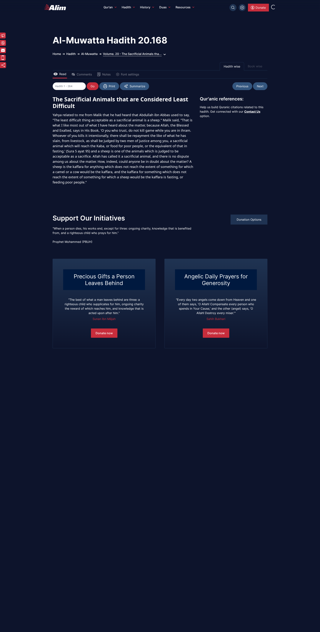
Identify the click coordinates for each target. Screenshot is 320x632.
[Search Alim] (232, 7)
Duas (163, 7)
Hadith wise (232, 66)
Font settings (130, 74)
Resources (183, 7)
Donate (261, 7)
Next (260, 86)
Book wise (255, 66)
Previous (242, 86)
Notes (106, 74)
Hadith (126, 7)
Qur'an (108, 7)
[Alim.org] (56, 7)
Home (57, 54)
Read (62, 74)
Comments (84, 74)
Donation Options (249, 219)
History (145, 7)
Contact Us (252, 111)
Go (93, 86)
